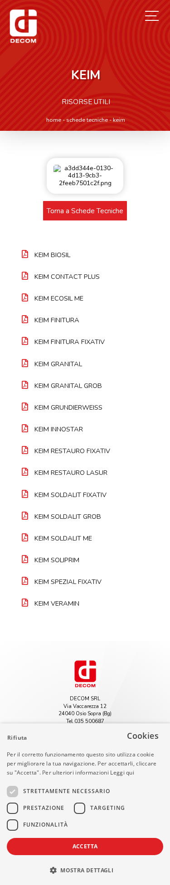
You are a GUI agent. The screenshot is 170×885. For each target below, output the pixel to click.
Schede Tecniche (87, 120)
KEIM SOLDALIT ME (63, 538)
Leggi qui (122, 772)
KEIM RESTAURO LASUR (70, 472)
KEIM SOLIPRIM (56, 559)
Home (53, 120)
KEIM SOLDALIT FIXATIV (70, 494)
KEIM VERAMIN (56, 603)
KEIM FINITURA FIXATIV (69, 341)
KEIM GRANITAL (58, 363)
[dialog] (85, 804)
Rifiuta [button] (17, 737)
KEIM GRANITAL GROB (68, 385)
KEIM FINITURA (56, 320)
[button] (85, 870)
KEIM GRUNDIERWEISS (68, 407)
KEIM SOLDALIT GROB (67, 516)
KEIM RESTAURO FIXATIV (72, 450)
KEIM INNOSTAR (58, 429)
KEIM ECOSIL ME (58, 298)
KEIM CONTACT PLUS (67, 276)
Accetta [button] (85, 846)
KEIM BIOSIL (52, 254)
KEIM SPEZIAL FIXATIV (68, 581)
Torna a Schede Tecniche (85, 210)
